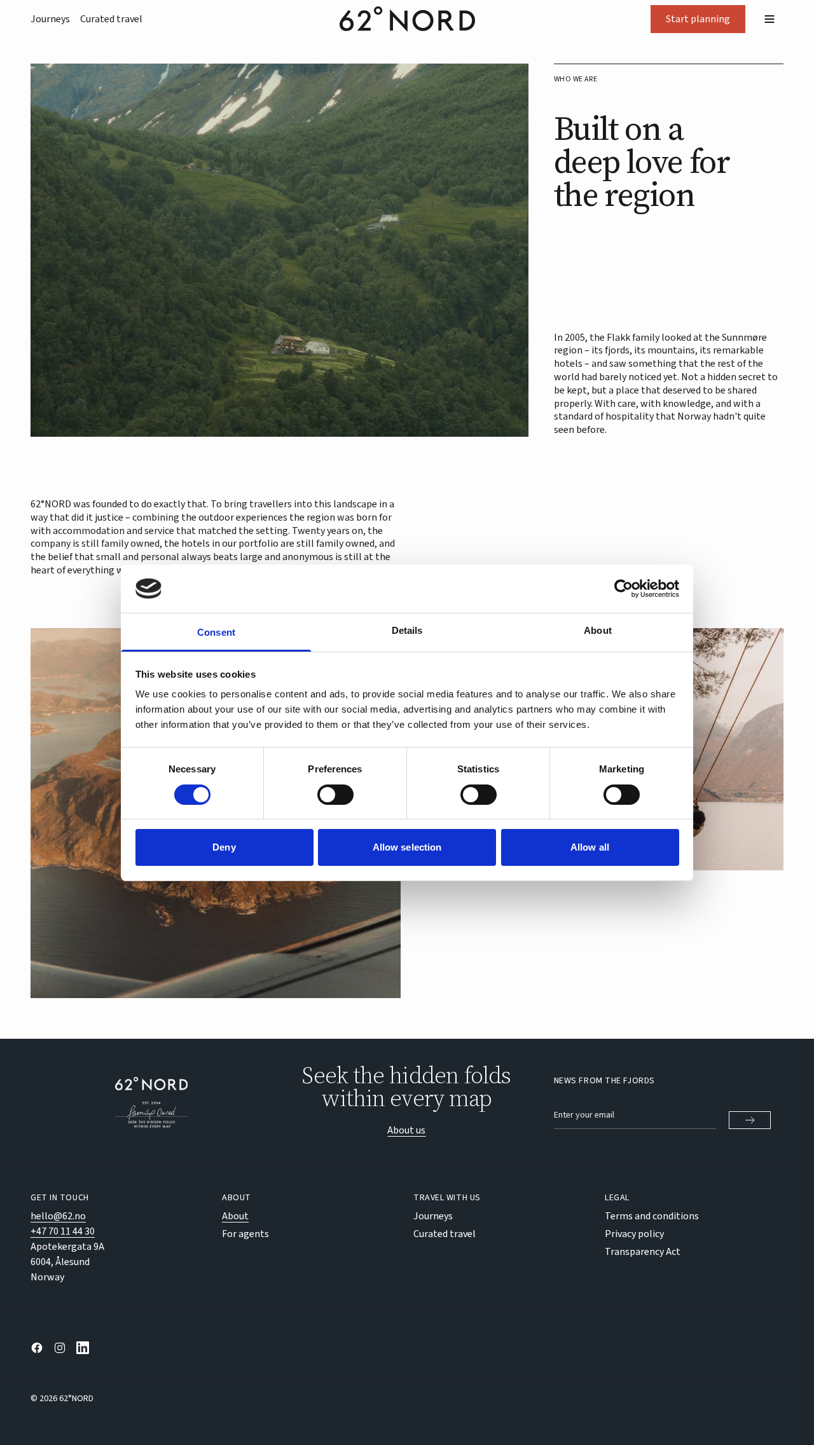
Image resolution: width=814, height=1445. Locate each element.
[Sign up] (750, 1120)
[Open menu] (769, 19)
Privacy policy (634, 1234)
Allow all (589, 847)
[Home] (407, 19)
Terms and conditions (652, 1216)
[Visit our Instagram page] (59, 1347)
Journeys (50, 19)
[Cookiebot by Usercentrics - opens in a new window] (623, 588)
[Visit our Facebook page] (37, 1347)
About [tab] (598, 630)
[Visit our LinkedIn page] (82, 1347)
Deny (223, 847)
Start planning (698, 19)
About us (406, 1130)
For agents (245, 1234)
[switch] (335, 794)
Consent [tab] (216, 632)
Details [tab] (407, 630)
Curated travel (111, 19)
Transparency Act (642, 1252)
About (235, 1216)
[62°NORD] (151, 1102)
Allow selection (407, 847)
